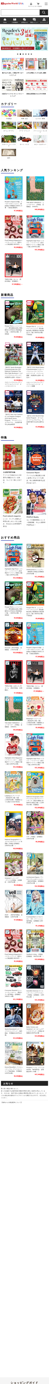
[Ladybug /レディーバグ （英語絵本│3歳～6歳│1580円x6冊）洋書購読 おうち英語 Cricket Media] (14, 782)
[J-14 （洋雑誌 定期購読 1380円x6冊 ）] (35, 823)
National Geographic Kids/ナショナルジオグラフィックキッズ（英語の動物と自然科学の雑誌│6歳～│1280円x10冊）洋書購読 (35, 800)
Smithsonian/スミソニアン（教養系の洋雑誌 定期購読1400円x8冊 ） (35, 572)
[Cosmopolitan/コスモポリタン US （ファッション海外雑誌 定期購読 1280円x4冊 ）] (35, 902)
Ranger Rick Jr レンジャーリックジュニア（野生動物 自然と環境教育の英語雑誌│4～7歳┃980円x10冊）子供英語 (35, 330)
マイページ (31, 6)
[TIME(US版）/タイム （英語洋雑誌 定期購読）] (14, 265)
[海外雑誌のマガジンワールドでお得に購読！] (12, 3)
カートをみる (38, 6)
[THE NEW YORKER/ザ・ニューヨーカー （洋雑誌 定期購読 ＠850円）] (35, 188)
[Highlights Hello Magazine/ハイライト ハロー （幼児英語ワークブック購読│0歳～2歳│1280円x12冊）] (14, 744)
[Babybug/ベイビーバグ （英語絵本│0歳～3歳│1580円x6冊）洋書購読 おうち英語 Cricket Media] (35, 707)
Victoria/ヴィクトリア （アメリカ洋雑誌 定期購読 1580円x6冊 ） (13, 880)
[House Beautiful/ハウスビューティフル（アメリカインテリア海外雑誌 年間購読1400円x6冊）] (14, 1053)
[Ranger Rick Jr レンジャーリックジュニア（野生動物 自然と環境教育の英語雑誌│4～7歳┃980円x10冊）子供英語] (35, 312)
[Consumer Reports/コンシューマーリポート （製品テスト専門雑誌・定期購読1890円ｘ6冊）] (14, 976)
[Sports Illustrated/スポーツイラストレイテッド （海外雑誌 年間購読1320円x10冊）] (14, 1015)
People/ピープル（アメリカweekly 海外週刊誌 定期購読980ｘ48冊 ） (35, 1069)
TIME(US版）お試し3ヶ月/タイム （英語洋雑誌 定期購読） (13, 688)
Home (5, 22)
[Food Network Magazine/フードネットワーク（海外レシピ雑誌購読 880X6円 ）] (14, 226)
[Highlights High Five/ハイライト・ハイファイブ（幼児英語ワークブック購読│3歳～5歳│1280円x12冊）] (35, 227)
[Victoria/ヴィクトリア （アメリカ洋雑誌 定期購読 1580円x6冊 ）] (14, 864)
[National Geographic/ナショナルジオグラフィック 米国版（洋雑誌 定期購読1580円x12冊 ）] (14, 824)
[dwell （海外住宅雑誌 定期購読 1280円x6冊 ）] (14, 901)
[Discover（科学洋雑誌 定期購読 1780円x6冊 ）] (14, 634)
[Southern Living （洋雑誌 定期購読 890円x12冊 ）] (35, 940)
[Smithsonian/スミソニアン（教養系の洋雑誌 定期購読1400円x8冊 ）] (35, 556)
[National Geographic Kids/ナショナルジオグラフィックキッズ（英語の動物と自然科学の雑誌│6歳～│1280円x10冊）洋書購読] (35, 783)
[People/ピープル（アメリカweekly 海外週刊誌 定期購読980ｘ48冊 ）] (35, 1053)
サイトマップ (44, 22)
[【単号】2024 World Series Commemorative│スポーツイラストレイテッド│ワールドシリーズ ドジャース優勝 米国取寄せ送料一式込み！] (35, 353)
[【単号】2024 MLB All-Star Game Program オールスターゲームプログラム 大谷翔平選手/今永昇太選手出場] (35, 402)
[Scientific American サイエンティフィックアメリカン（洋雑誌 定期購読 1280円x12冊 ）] (35, 977)
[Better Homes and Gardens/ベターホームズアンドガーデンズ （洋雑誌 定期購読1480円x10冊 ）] (35, 1014)
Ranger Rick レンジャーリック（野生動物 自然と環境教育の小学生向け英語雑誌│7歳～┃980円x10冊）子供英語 (13, 330)
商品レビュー (34, 22)
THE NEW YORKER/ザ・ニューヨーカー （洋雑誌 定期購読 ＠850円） (35, 204)
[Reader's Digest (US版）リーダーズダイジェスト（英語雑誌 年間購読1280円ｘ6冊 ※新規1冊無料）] (14, 188)
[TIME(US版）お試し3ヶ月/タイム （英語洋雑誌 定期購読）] (14, 672)
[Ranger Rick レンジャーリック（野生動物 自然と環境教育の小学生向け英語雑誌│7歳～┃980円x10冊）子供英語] (14, 312)
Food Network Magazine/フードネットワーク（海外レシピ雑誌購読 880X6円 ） (13, 242)
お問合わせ (24, 22)
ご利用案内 (14, 22)
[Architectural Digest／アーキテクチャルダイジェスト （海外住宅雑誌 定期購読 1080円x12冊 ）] (35, 863)
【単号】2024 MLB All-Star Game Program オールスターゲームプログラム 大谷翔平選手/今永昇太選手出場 (35, 420)
